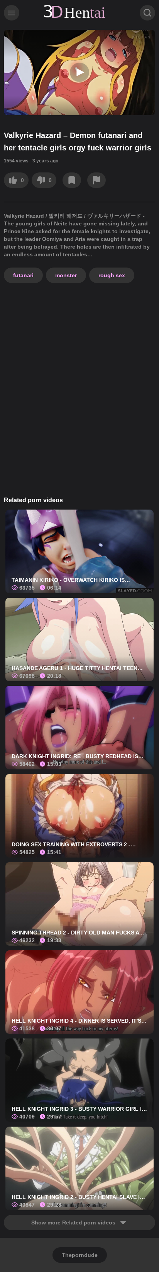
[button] (79, 72)
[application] (79, 72)
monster (66, 275)
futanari (23, 275)
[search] (147, 12)
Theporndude (80, 1255)
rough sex (111, 275)
